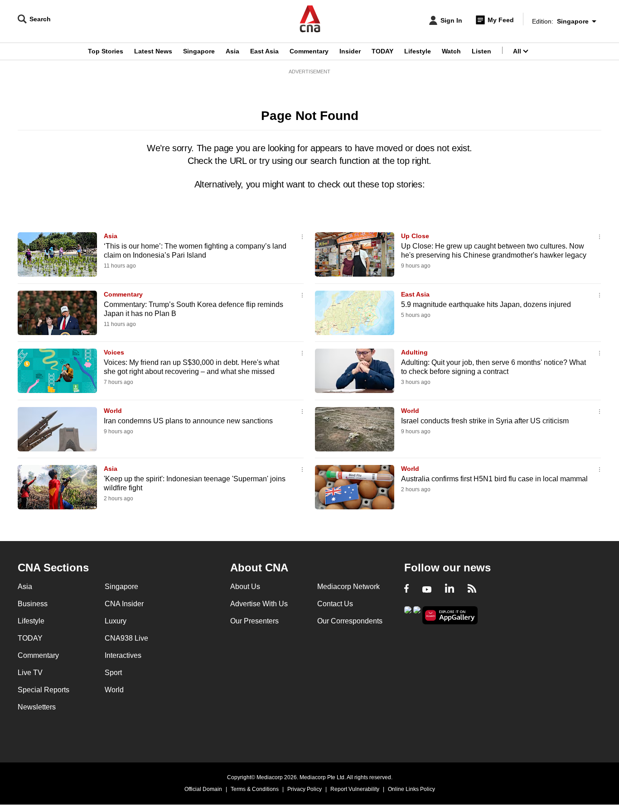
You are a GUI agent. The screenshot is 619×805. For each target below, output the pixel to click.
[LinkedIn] (449, 589)
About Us (245, 586)
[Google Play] (407, 614)
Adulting (414, 352)
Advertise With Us (259, 604)
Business (33, 604)
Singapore (199, 51)
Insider (350, 51)
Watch (451, 51)
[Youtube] (426, 589)
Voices (114, 352)
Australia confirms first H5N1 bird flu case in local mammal (494, 479)
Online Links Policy (411, 789)
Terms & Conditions (255, 789)
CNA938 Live (126, 638)
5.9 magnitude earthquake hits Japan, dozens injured (486, 304)
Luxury (115, 621)
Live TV (30, 672)
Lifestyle (417, 51)
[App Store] (417, 614)
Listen (481, 51)
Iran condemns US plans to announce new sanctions (188, 421)
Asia (232, 51)
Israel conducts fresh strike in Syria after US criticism (485, 421)
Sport (113, 672)
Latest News (153, 51)
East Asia (264, 51)
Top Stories (105, 51)
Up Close (415, 236)
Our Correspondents (349, 621)
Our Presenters (254, 621)
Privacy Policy (304, 789)
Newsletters (37, 707)
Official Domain (203, 789)
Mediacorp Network (348, 586)
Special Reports (43, 690)
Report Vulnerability (354, 789)
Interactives (123, 655)
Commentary (309, 51)
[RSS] (472, 589)
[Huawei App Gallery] (450, 615)
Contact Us (335, 604)
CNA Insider (124, 604)
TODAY (382, 51)
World (113, 410)
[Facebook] (406, 589)
